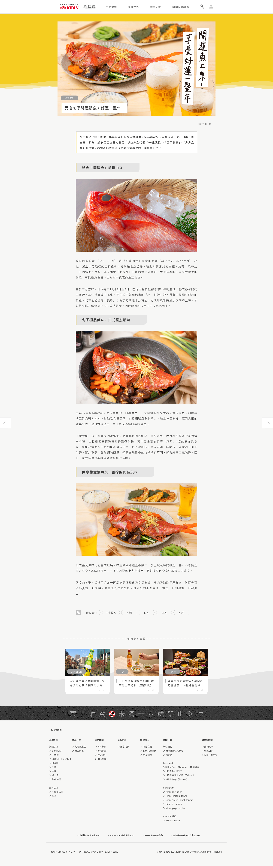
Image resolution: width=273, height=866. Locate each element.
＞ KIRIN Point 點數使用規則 (120, 835)
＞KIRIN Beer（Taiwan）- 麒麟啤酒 (181, 767)
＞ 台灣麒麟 (100, 750)
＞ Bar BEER (55, 750)
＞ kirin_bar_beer (172, 791)
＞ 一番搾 (54, 754)
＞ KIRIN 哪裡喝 (209, 754)
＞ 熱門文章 (207, 746)
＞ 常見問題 (146, 754)
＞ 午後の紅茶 (56, 791)
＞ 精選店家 (207, 750)
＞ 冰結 (52, 767)
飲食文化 (91, 612)
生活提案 (111, 7)
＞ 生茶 (52, 795)
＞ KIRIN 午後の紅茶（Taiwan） (179, 775)
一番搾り (110, 612)
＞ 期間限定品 (79, 746)
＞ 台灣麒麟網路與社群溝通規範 (185, 835)
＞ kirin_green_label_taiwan (178, 799)
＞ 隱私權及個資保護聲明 (88, 835)
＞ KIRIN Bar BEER (172, 771)
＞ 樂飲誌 (167, 754)
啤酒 (129, 612)
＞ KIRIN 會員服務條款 (153, 835)
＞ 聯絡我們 (146, 746)
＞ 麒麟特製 (55, 779)
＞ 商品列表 (78, 750)
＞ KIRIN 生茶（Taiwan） (176, 779)
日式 (164, 612)
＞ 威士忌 (54, 775)
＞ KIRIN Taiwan (171, 820)
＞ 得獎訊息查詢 (148, 750)
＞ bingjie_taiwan (172, 804)
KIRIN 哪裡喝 (181, 7)
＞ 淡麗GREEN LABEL (60, 758)
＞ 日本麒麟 (100, 746)
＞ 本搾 (52, 771)
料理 (181, 612)
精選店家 (155, 7)
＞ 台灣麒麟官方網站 (173, 750)
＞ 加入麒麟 (100, 758)
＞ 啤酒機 (54, 762)
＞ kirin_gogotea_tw (174, 808)
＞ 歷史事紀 (100, 754)
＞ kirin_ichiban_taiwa (175, 795)
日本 (146, 612)
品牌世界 (133, 7)
